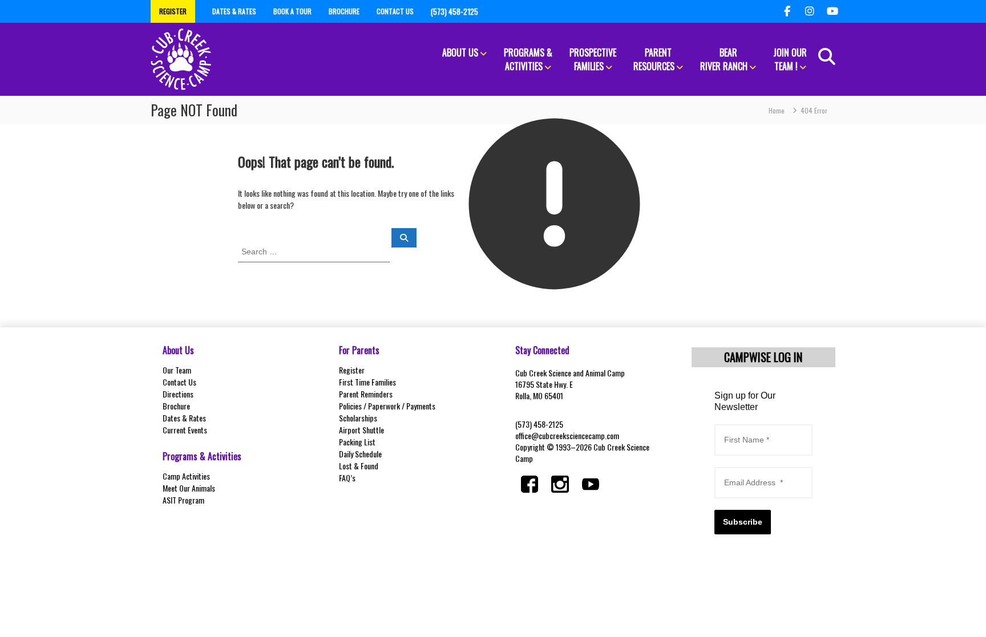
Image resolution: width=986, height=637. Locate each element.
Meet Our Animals (189, 488)
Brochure (176, 406)
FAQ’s (347, 478)
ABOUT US (460, 52)
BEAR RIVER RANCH (723, 59)
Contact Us (179, 382)
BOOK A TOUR (292, 11)
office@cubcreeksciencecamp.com (567, 435)
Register (352, 370)
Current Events (185, 430)
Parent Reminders (366, 394)
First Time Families (367, 382)
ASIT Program (183, 500)
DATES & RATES (234, 11)
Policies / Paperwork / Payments (387, 406)
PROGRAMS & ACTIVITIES (528, 59)
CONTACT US (395, 11)
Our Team (177, 370)
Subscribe (742, 521)
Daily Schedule (360, 454)
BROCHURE (344, 11)
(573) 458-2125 (539, 424)
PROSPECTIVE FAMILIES (592, 59)
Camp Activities (186, 476)
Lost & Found (358, 466)
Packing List (357, 442)
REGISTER (173, 11)
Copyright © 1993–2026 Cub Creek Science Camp (582, 452)
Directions (178, 394)
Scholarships (358, 418)
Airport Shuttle (361, 430)
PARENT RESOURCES (653, 59)
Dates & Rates (184, 418)
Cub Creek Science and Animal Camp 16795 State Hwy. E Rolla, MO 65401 (570, 384)
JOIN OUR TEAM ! (790, 59)
